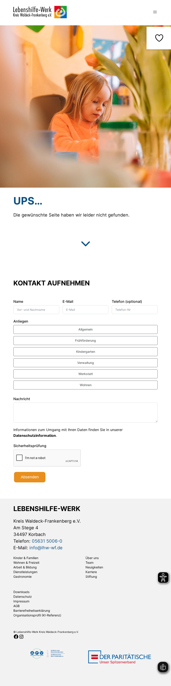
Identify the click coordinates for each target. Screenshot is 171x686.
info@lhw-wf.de (46, 547)
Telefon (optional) (127, 301)
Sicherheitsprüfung (29, 445)
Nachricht (21, 399)
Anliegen (20, 321)
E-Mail (68, 301)
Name (18, 301)
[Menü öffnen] (155, 12)
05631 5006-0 (47, 541)
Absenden (30, 477)
